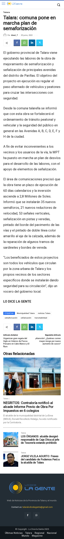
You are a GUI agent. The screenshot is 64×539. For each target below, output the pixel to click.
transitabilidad (41, 318)
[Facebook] (17, 43)
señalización (26, 318)
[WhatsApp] (24, 43)
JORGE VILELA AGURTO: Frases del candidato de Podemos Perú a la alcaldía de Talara (40, 459)
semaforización (11, 318)
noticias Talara (44, 313)
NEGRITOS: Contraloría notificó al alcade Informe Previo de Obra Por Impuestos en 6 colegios (28, 407)
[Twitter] (39, 43)
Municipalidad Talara (26, 313)
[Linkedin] (32, 43)
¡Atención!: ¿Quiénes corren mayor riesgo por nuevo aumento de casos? (48, 341)
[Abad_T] (5, 35)
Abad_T (14, 35)
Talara (6, 12)
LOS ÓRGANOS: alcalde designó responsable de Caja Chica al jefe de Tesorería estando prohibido (40, 439)
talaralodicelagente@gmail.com (37, 507)
